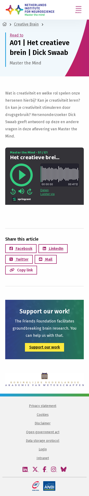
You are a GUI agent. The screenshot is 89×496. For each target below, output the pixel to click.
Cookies (43, 415)
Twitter (21, 259)
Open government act (42, 432)
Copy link (24, 270)
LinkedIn (55, 248)
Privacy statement (42, 406)
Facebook (23, 248)
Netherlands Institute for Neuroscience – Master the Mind (30, 10)
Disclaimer (43, 423)
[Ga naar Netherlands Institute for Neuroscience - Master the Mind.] (4, 24)
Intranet (43, 458)
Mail (48, 259)
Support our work (44, 347)
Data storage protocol (42, 441)
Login (43, 449)
